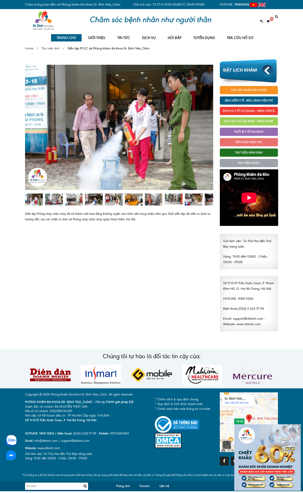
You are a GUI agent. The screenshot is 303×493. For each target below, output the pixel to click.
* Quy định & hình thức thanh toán (179, 404)
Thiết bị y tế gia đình (249, 131)
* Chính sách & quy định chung (176, 399)
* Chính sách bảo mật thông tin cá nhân (183, 409)
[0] (266, 21)
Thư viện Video (249, 163)
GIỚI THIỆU (96, 38)
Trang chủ (123, 486)
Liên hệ (164, 486)
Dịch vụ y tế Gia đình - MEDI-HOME (248, 121)
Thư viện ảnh (50, 48)
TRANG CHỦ (66, 38)
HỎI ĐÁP (174, 38)
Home (29, 48)
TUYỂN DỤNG (204, 38)
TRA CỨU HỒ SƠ (240, 38)
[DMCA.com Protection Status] (168, 440)
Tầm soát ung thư (248, 142)
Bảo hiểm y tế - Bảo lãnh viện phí (249, 100)
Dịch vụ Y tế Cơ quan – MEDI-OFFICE (249, 111)
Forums (145, 486)
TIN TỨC (123, 38)
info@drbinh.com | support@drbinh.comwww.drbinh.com (57, 444)
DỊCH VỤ (149, 38)
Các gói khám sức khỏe (249, 90)
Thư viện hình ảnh (248, 152)
